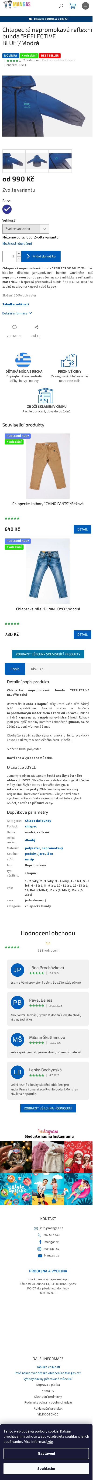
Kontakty (48, 1391)
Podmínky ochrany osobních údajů (48, 1402)
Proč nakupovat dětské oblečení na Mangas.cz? (48, 1373)
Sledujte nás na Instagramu (49, 1137)
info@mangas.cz (51, 1228)
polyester (32, 848)
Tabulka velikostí (15, 304)
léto (50, 854)
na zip (29, 859)
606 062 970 (48, 1293)
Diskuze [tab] (37, 668)
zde (50, 1441)
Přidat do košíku (44, 256)
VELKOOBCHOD (48, 1414)
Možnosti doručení (17, 243)
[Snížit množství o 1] (19, 259)
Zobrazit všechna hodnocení (48, 1108)
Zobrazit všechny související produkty (48, 654)
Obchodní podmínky (48, 1396)
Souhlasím (46, 1468)
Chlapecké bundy (38, 821)
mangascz (52, 1242)
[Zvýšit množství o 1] (19, 253)
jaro (41, 854)
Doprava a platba (48, 1385)
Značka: (16, 65)
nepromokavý (52, 848)
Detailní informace (14, 313)
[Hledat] (61, 6)
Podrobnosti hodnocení (58, 60)
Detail (82, 529)
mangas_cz (51, 1248)
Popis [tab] (14, 668)
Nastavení (46, 1453)
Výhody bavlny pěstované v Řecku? (48, 1379)
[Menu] (85, 6)
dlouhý (30, 840)
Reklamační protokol (48, 1408)
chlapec (31, 826)
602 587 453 (52, 1235)
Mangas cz (51, 1255)
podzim (31, 854)
